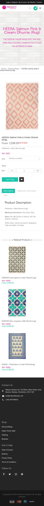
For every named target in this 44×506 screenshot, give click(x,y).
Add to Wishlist (21, 179)
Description (8, 191)
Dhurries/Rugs (13, 68)
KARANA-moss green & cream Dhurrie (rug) (19, 278)
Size (3, 159)
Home (3, 68)
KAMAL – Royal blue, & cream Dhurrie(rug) (18, 364)
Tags (5, 195)
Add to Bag (10, 179)
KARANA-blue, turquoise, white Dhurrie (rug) (19, 321)
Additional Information (26, 191)
